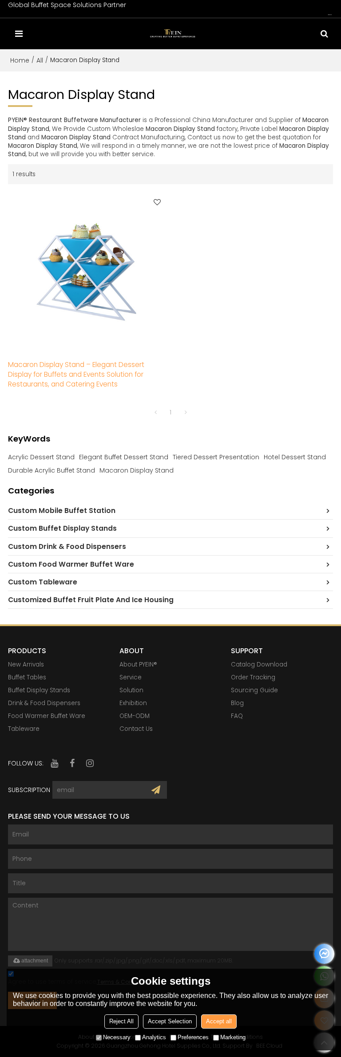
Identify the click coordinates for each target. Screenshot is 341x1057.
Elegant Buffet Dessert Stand (123, 457)
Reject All (121, 1021)
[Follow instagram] (90, 763)
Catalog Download (259, 664)
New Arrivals (26, 664)
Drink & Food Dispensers (44, 703)
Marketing (233, 1037)
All (39, 60)
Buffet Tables (27, 677)
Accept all (219, 1021)
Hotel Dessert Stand (295, 457)
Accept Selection (170, 1021)
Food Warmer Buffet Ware (46, 716)
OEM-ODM (134, 716)
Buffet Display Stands (39, 690)
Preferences (193, 1037)
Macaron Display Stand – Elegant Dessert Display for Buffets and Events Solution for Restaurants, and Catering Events (76, 374)
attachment (34, 961)
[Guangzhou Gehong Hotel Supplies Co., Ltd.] (173, 33)
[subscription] (156, 790)
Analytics (154, 1037)
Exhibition (133, 703)
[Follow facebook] (72, 763)
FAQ (237, 716)
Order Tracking (253, 677)
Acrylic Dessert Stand (41, 457)
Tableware (24, 729)
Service (130, 677)
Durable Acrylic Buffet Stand (51, 470)
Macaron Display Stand (136, 470)
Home (19, 60)
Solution (131, 690)
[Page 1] (155, 412)
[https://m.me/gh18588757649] (324, 954)
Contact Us (136, 729)
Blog (237, 703)
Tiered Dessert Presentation (216, 457)
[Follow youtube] (54, 763)
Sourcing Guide (254, 690)
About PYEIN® (138, 664)
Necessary (117, 1037)
